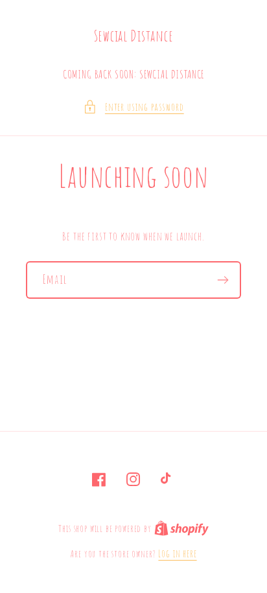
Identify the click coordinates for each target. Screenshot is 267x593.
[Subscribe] (222, 280)
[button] (133, 107)
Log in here (177, 553)
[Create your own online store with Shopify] (181, 528)
